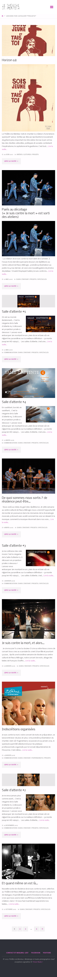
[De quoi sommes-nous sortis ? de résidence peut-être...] (28, 476)
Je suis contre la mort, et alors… (23, 643)
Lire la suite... (49, 576)
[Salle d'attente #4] (28, 383)
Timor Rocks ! (38, 962)
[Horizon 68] (28, 40)
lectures (27, 154)
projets (35, 154)
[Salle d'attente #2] (28, 780)
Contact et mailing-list (17, 953)
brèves (19, 154)
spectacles (42, 279)
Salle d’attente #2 (14, 790)
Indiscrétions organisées (18, 729)
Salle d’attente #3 (14, 546)
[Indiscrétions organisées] (28, 719)
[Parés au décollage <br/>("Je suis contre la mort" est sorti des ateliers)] (28, 187)
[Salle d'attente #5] (28, 301)
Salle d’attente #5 (14, 312)
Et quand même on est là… (20, 883)
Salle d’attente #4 (14, 402)
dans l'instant (22, 279)
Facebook (35, 953)
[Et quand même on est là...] (28, 861)
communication (10, 352)
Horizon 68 (9, 60)
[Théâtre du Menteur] (11, 7)
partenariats (37, 758)
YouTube (47, 953)
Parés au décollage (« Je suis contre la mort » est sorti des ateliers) (26, 213)
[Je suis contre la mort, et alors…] (28, 619)
